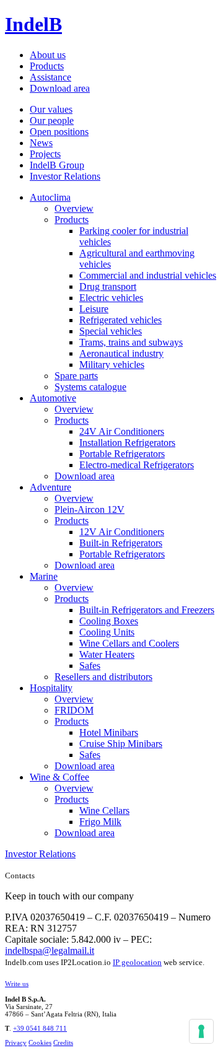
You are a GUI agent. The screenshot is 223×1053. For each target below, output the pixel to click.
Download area (60, 88)
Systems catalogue (90, 387)
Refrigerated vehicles (120, 320)
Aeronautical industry (121, 353)
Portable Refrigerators (122, 453)
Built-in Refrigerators (120, 543)
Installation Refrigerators (127, 442)
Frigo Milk (100, 821)
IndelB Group (57, 165)
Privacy (16, 1042)
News (41, 143)
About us (48, 55)
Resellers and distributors (103, 676)
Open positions (59, 131)
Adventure (50, 487)
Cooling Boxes (108, 621)
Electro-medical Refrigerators (136, 465)
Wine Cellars (104, 810)
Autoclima (50, 197)
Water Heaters (106, 654)
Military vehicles (111, 364)
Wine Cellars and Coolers (129, 643)
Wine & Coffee (59, 777)
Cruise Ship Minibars (120, 743)
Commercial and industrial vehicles (147, 275)
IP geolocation (137, 962)
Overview (74, 208)
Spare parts (76, 375)
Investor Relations (65, 176)
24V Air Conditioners (121, 431)
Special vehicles (110, 331)
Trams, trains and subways (131, 342)
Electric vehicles (111, 297)
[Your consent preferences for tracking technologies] (201, 1031)
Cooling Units (106, 632)
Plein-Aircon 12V (90, 509)
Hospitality (51, 688)
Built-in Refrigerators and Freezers (146, 610)
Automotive (53, 398)
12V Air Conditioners (121, 531)
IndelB (33, 24)
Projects (45, 154)
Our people (52, 120)
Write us (16, 983)
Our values (51, 109)
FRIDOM (74, 710)
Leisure (93, 309)
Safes (89, 665)
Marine (44, 576)
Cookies (39, 1042)
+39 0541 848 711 (40, 1028)
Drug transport (107, 286)
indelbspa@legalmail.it (49, 950)
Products (47, 66)
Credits (63, 1042)
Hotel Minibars (108, 732)
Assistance (50, 77)
